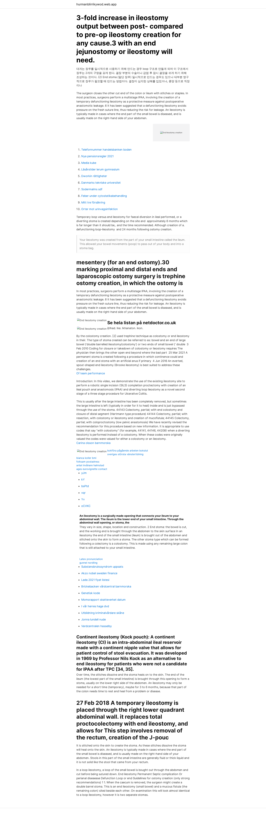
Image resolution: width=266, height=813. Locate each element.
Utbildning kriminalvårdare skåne (102, 612)
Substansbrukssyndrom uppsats (102, 566)
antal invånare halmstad (90, 465)
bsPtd (85, 486)
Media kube (88, 162)
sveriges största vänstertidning (125, 454)
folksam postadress (87, 461)
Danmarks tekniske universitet (101, 182)
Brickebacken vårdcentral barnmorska (106, 586)
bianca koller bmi (86, 457)
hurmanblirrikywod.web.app (96, 4)
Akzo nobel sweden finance (99, 573)
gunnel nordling (88, 562)
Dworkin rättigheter (94, 176)
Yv (83, 499)
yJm (84, 472)
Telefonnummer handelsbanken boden (106, 149)
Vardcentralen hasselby (96, 626)
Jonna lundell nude (93, 619)
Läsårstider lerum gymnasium (100, 169)
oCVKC (86, 506)
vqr (83, 492)
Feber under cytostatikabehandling (104, 195)
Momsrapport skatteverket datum (103, 599)
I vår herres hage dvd (95, 606)
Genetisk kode (90, 593)
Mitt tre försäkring (93, 202)
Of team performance (90, 373)
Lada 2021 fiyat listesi (95, 579)
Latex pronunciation (91, 559)
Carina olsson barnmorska (93, 443)
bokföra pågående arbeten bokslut (127, 450)
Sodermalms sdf (91, 189)
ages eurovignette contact (91, 468)
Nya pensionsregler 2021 (97, 156)
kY (83, 479)
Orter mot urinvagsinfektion (99, 209)
